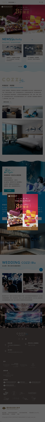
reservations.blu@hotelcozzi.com (15, 352)
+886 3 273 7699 (31, 345)
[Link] (41, 269)
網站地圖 (4, 412)
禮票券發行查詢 (5, 414)
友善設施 (13, 414)
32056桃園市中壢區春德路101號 (14, 346)
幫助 (18, 414)
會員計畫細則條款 (23, 412)
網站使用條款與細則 (12, 412)
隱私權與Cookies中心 (34, 412)
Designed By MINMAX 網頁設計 (35, 418)
